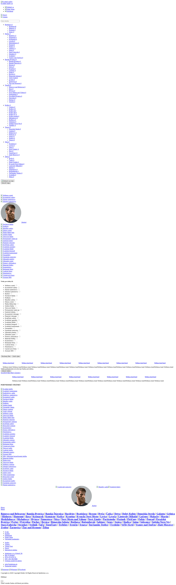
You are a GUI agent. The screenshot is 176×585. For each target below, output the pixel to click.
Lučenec (12, 70)
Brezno (12, 65)
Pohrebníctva (9, 347)
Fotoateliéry (9, 328)
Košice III (13, 112)
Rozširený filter (6, 356)
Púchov (12, 100)
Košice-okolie (14, 116)
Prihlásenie (8, 535)
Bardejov (12, 36)
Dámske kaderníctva (11, 292)
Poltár (11, 72)
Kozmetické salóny (11, 287)
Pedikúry (8, 298)
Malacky (12, 28)
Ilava (11, 89)
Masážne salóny (10, 300)
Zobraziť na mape (8, 181)
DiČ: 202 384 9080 (11, 559)
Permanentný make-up (12, 310)
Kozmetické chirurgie (12, 314)
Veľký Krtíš (13, 78)
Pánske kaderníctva (11, 290)
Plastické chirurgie (11, 316)
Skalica (12, 138)
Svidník (12, 56)
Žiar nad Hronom (15, 83)
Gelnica (12, 107)
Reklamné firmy (10, 343)
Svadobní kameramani (12, 326)
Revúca (12, 74)
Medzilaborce (14, 43)
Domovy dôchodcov (12, 336)
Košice (8, 105)
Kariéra (7, 534)
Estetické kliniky (10, 312)
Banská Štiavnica (15, 63)
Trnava (8, 127)
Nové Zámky (14, 149)
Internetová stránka (11, 550)
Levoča (12, 41)
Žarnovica (13, 81)
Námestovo (13, 169)
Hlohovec (12, 133)
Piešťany (12, 134)
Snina (11, 50)
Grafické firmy (10, 345)
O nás (7, 532)
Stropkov (12, 54)
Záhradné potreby (11, 332)
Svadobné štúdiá (10, 322)
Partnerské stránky (11, 566)
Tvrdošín (12, 175)
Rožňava (12, 120)
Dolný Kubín (14, 162)
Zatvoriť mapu (6, 183)
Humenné (12, 37)
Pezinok (12, 30)
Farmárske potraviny (12, 330)
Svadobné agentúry (11, 320)
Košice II (12, 111)
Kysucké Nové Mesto (16, 164)
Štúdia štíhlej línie (11, 304)
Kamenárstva (9, 341)
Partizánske (13, 94)
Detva (11, 67)
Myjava (12, 91)
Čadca (11, 160)
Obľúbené (10, 11)
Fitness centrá (9, 302)
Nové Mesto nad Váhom (17, 92)
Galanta (12, 131)
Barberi (7, 294)
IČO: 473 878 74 (10, 557)
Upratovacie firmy (11, 349)
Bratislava (9, 25)
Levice (12, 145)
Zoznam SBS (9, 351)
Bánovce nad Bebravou (17, 87)
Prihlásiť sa (10, 7)
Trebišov (12, 125)
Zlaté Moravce (14, 155)
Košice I (12, 109)
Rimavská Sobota (15, 76)
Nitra (7, 142)
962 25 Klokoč (10, 555)
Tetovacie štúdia (10, 308)
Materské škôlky (10, 338)
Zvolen (12, 80)
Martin (11, 168)
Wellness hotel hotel (8, 363)
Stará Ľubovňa (14, 52)
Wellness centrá (10, 285)
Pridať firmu (10, 9)
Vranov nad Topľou (16, 58)
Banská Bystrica (11, 59)
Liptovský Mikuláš (15, 166)
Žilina (7, 156)
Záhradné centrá (10, 334)
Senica (11, 136)
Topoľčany (13, 153)
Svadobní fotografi (11, 324)
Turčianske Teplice (15, 173)
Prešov (7, 34)
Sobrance (12, 122)
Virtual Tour (9, 546)
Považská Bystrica (15, 96)
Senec (11, 32)
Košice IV (13, 114)
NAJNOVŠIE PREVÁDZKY (11, 373)
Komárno (12, 144)
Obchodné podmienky (12, 539)
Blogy (3, 507)
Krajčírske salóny (10, 318)
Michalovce (13, 118)
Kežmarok (13, 39)
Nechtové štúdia (10, 296)
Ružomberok (14, 171)
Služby (7, 542)
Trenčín (8, 85)
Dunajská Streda (15, 129)
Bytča (11, 158)
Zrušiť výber (16, 356)
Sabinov (12, 48)
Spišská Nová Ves (15, 123)
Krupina (12, 69)
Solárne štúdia (9, 306)
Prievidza (12, 98)
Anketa (4, 17)
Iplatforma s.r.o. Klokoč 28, (14, 553)
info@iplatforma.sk (11, 564)
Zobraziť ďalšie (6, 371)
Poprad (12, 45)
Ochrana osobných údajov (13, 561)
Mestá (3, 509)
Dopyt (4, 15)
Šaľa (11, 151)
